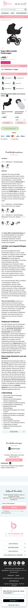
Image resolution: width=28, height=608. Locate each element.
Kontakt (17, 575)
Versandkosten (5, 570)
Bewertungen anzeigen (13, 460)
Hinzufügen (6, 122)
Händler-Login (11, 575)
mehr (16, 467)
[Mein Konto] (19, 4)
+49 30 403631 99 (15, 533)
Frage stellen (15, 139)
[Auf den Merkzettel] (11, 100)
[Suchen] (25, 9)
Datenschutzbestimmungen (15, 511)
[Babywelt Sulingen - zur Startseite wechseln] (8, 4)
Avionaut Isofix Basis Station (7, 112)
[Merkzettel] (21, 4)
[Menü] (16, 4)
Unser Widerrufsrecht (14, 581)
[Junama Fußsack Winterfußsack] (20, 104)
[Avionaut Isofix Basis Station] (7, 104)
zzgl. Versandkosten (10, 59)
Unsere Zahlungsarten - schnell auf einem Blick (13, 578)
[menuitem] (16, 4)
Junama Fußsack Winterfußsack (19, 112)
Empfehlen (5, 139)
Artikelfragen (6, 463)
